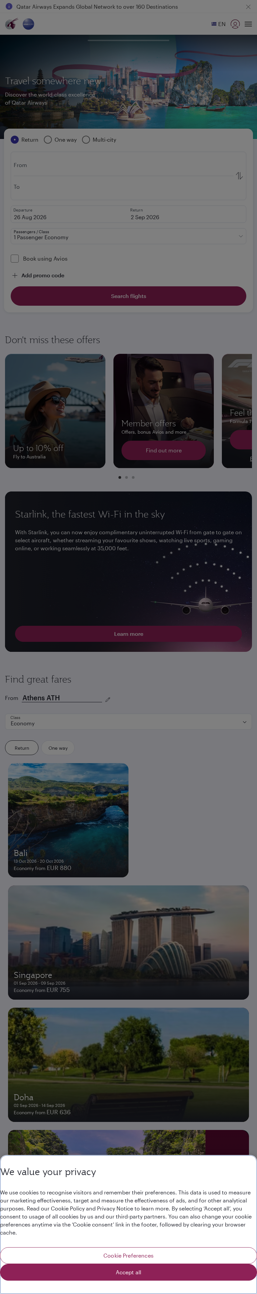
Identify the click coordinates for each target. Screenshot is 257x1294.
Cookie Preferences (128, 1255)
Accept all (129, 1272)
